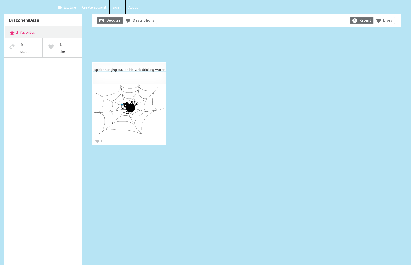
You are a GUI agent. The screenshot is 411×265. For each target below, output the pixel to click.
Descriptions (143, 20)
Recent (365, 20)
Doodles (113, 20)
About (133, 7)
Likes (387, 20)
